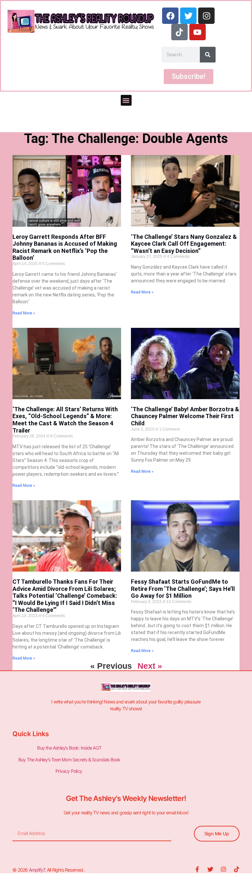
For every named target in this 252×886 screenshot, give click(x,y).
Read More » (23, 313)
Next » (149, 665)
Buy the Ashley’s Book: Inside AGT (69, 748)
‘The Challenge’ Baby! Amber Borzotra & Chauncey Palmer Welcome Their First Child (185, 416)
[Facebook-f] (197, 869)
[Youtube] (197, 32)
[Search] (208, 54)
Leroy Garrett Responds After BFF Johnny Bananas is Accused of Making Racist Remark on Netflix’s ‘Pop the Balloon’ (64, 247)
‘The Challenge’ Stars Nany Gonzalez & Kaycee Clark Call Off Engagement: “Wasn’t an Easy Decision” (184, 243)
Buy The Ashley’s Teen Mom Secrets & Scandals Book (69, 759)
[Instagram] (206, 16)
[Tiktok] (179, 32)
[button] (126, 100)
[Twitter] (188, 16)
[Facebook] (170, 16)
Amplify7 (37, 870)
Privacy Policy (69, 771)
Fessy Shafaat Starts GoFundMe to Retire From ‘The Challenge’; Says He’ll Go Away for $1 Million (183, 588)
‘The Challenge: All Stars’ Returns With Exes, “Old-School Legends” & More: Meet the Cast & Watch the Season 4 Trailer (65, 420)
